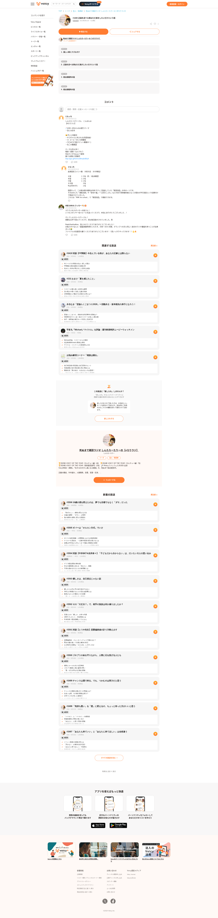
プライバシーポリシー (84, 881)
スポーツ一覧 (36, 51)
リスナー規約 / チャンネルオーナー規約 (89, 878)
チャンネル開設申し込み (114, 874)
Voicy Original (36, 22)
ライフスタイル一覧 (38, 32)
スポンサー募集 (111, 881)
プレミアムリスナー (38, 61)
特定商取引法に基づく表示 (85, 888)
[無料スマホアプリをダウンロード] (42, 80)
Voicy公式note (131, 878)
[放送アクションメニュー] (158, 24)
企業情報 (80, 874)
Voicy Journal (131, 874)
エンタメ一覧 (36, 46)
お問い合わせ (111, 892)
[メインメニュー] (33, 4)
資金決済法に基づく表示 (84, 892)
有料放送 (34, 66)
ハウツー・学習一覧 (38, 37)
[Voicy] (43, 4)
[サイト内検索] (73, 4)
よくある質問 (111, 888)
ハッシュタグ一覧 (37, 71)
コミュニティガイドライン (85, 885)
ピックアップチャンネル (40, 56)
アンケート (110, 885)
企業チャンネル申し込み (114, 878)
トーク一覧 (35, 41)
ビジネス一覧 (36, 27)
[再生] (155, 255)
